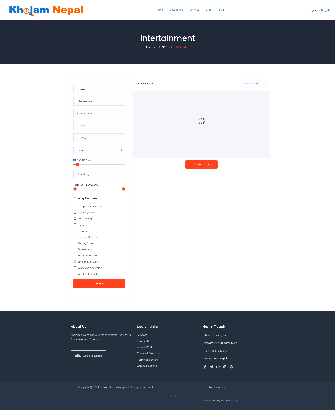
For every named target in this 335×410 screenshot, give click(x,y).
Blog (208, 10)
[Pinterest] (231, 367)
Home (159, 10)
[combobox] (99, 101)
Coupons (83, 224)
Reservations (85, 249)
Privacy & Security (148, 353)
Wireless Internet (87, 273)
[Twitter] (211, 367)
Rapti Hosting (229, 400)
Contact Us (143, 341)
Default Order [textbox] (252, 83)
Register (326, 10)
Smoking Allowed (88, 261)
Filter (99, 283)
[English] (221, 10)
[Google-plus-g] (218, 367)
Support (142, 335)
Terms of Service (147, 359)
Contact (194, 10)
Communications (147, 365)
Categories (176, 10)
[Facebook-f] (205, 367)
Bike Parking (85, 218)
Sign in (313, 10)
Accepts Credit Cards (90, 206)
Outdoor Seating (87, 237)
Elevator (82, 231)
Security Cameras (88, 255)
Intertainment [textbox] (97, 101)
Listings (162, 47)
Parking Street (86, 243)
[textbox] (99, 113)
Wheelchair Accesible (90, 267)
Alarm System (86, 212)
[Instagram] (225, 367)
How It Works (145, 347)
